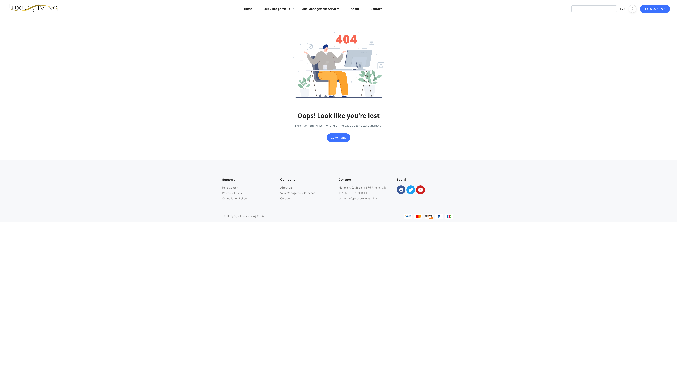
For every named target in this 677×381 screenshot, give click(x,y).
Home (248, 9)
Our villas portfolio (277, 9)
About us (286, 187)
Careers (285, 198)
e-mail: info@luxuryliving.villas (357, 198)
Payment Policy (232, 193)
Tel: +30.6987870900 (352, 193)
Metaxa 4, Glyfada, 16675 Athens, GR (362, 187)
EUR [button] (622, 8)
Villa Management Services (320, 9)
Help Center (230, 187)
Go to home (338, 138)
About (355, 9)
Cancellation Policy (234, 198)
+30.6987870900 (655, 9)
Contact (376, 9)
